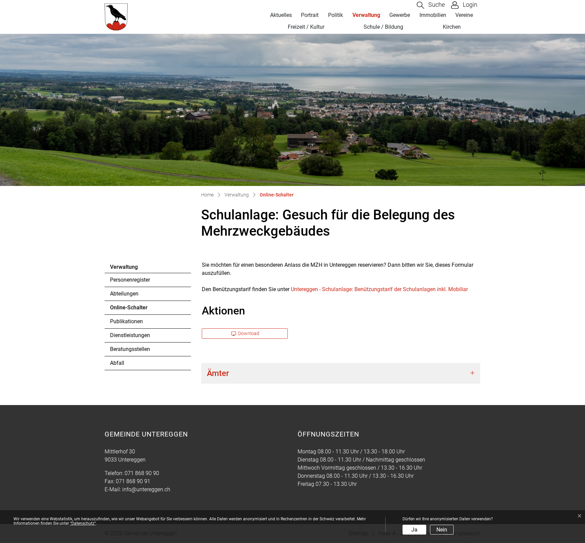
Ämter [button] (218, 373)
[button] (431, 5)
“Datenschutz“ (83, 523)
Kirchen (452, 27)
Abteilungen (124, 293)
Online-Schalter (129, 309)
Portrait (310, 15)
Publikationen (126, 321)
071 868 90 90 (142, 473)
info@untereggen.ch (146, 489)
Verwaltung (366, 15)
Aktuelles (281, 15)
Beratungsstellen (130, 349)
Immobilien (432, 15)
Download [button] (248, 333)
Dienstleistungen (130, 335)
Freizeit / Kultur (306, 27)
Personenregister (130, 280)
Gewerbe (399, 15)
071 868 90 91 (133, 481)
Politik (335, 15)
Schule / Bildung (383, 27)
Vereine (464, 15)
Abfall (117, 363)
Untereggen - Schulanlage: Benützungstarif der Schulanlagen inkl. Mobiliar (379, 289)
